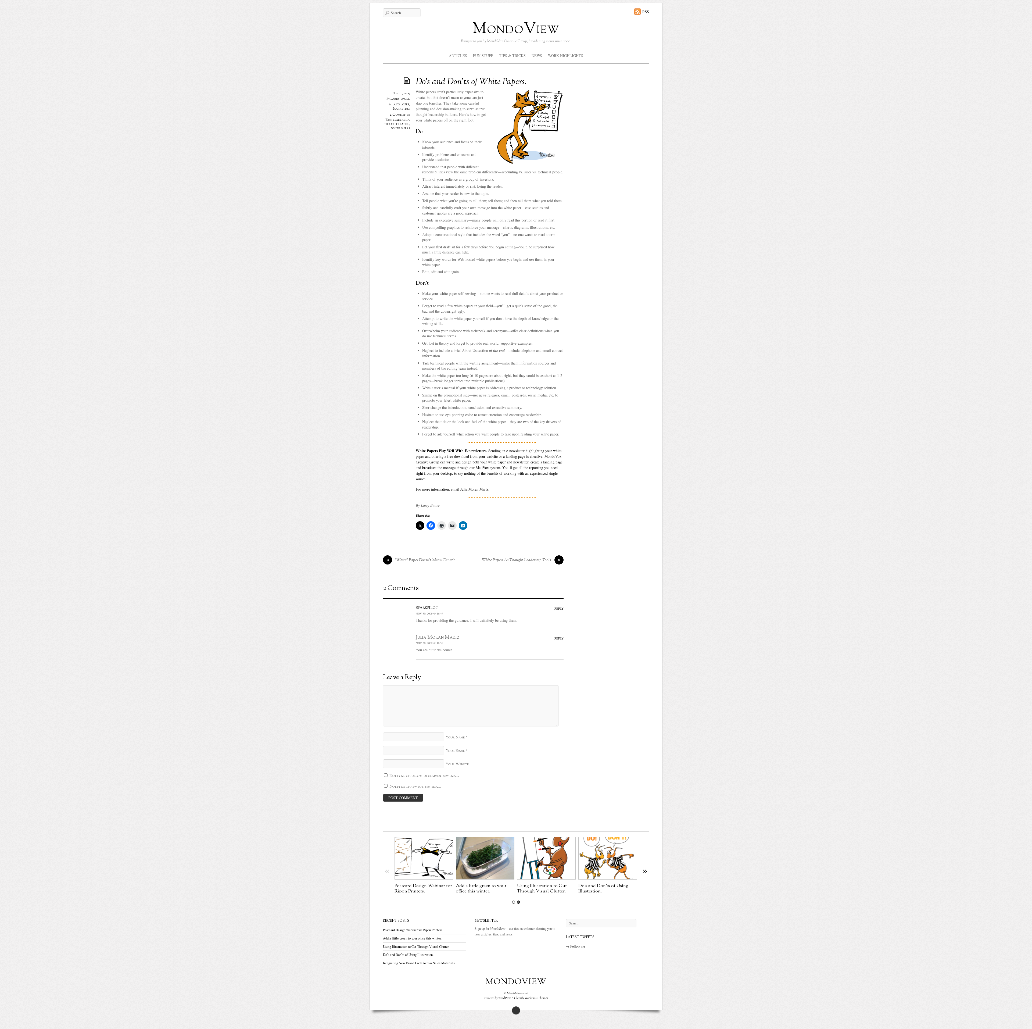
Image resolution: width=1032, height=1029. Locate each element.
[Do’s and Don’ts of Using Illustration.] (607, 878)
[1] (513, 902)
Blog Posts (400, 104)
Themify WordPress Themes (531, 998)
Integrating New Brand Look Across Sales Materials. (419, 963)
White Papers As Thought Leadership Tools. (521, 560)
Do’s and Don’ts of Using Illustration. (603, 888)
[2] (518, 902)
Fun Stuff (483, 55)
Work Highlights (565, 55)
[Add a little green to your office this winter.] (485, 878)
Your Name (455, 737)
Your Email (455, 750)
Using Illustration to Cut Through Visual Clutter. (542, 888)
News (537, 55)
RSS (645, 11)
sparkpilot (427, 607)
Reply (559, 608)
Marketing (401, 108)
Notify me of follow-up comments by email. (424, 775)
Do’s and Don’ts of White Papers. (471, 82)
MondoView (516, 29)
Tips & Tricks (512, 55)
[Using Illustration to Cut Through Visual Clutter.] (546, 878)
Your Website (457, 764)
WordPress (504, 998)
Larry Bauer (400, 99)
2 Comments (400, 114)
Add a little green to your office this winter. (481, 888)
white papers (400, 128)
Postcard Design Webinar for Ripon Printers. (423, 888)
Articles (458, 55)
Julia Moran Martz (474, 489)
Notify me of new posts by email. (415, 786)
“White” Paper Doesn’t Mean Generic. (421, 560)
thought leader (396, 124)
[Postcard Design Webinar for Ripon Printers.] (424, 878)
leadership (401, 119)
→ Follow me (575, 946)
